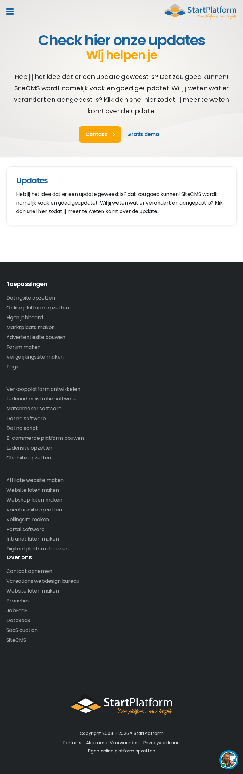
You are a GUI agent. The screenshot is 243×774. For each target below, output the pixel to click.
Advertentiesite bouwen (35, 337)
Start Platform (200, 11)
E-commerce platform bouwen (45, 438)
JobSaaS (17, 610)
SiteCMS (16, 640)
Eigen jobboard (24, 317)
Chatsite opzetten (28, 457)
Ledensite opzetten (29, 448)
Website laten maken (32, 490)
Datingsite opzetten (30, 298)
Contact (96, 134)
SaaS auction (22, 630)
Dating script (22, 428)
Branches (18, 600)
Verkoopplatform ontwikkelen (43, 389)
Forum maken (23, 347)
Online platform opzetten (37, 307)
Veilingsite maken (27, 519)
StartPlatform (121, 704)
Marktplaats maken (30, 327)
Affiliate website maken (35, 480)
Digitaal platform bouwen (37, 548)
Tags (12, 366)
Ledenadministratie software (41, 398)
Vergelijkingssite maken (35, 357)
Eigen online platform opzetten (121, 751)
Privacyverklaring (161, 742)
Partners (72, 742)
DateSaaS (18, 620)
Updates (32, 180)
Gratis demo (143, 134)
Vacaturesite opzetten (34, 509)
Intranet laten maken (32, 539)
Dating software (26, 418)
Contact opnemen (29, 571)
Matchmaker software (34, 408)
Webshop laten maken (34, 500)
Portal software (25, 529)
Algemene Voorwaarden (112, 742)
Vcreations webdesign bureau (42, 581)
